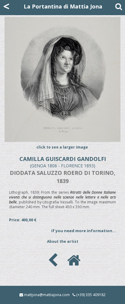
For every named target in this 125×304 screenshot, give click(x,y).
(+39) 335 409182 (91, 294)
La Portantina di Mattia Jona (63, 6)
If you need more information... (83, 230)
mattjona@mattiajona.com (47, 294)
